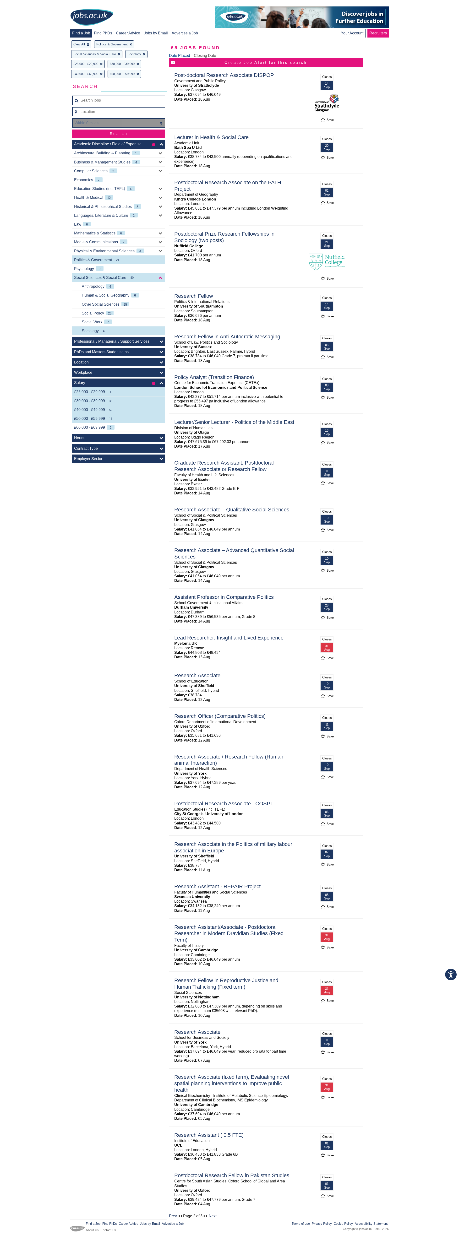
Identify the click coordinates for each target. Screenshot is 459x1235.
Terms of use (301, 1223)
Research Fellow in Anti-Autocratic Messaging (227, 337)
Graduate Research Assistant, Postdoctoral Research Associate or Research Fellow (224, 466)
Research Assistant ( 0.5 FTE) (209, 1135)
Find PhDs (103, 33)
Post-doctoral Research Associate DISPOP (224, 75)
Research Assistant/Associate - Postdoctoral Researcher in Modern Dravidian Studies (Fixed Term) (229, 933)
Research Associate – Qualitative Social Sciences (231, 510)
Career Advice (128, 33)
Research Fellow (193, 296)
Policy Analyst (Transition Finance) (214, 377)
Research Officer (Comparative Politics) (220, 716)
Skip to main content (19, 4)
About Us (92, 1230)
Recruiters (378, 33)
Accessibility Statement (371, 1223)
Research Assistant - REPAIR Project (217, 886)
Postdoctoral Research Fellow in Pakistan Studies (231, 1175)
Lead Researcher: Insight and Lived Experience (229, 638)
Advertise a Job (185, 33)
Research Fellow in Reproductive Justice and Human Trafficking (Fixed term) (226, 983)
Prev (173, 1216)
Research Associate (197, 675)
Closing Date (205, 56)
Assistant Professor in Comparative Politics (224, 597)
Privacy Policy (322, 1223)
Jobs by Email (156, 33)
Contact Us (108, 1230)
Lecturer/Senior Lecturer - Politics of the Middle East (234, 422)
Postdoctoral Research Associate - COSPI (223, 804)
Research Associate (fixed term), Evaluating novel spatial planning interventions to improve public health (231, 1083)
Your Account (352, 33)
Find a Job (81, 33)
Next (213, 1216)
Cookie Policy (343, 1223)
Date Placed (179, 56)
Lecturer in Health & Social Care (211, 137)
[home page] (91, 17)
